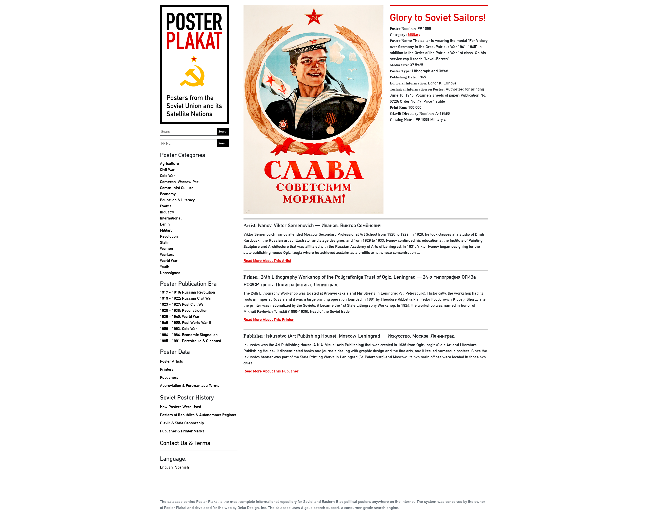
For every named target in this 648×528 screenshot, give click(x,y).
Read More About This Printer (269, 319)
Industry (167, 212)
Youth (164, 266)
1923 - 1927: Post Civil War (182, 304)
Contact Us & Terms (185, 442)
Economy (168, 193)
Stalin (165, 242)
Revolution (169, 236)
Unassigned (170, 272)
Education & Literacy (177, 199)
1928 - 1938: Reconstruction (184, 310)
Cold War (167, 175)
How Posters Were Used (180, 406)
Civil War (167, 169)
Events (165, 206)
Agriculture (169, 163)
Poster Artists (171, 361)
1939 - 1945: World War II (181, 316)
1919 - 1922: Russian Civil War (186, 298)
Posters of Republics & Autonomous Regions (198, 414)
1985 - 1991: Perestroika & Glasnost (190, 340)
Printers (167, 369)
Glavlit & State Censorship (182, 423)
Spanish (182, 467)
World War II (170, 260)
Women (166, 248)
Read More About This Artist (267, 260)
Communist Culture (176, 187)
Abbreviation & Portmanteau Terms (189, 385)
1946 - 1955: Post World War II (185, 322)
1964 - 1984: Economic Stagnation (189, 334)
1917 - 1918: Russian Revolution (187, 292)
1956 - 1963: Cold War (178, 328)
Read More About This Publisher (271, 371)
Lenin (165, 224)
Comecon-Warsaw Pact (179, 181)
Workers (167, 254)
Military (166, 230)
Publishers (169, 377)
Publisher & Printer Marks (182, 431)
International (170, 218)
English (166, 467)
